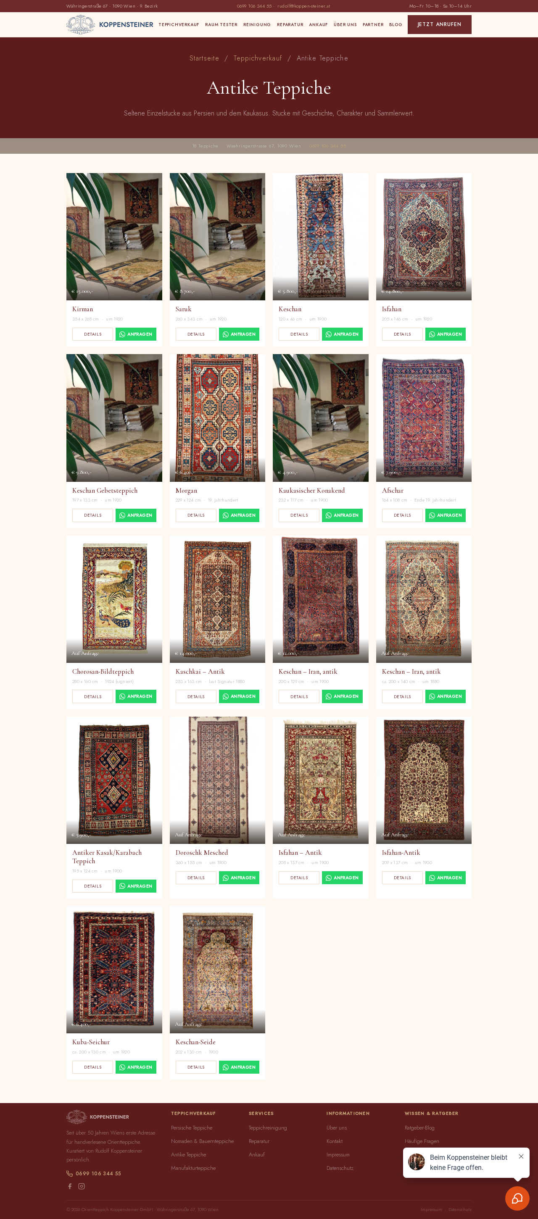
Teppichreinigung (268, 1128)
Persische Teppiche (191, 1128)
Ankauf (318, 24)
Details (92, 334)
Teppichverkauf (178, 24)
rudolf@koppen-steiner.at (303, 6)
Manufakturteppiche (193, 1168)
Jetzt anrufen (440, 24)
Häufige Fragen (422, 1141)
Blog (395, 24)
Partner (373, 24)
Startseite (204, 58)
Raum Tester (221, 24)
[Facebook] (69, 1187)
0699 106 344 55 (254, 6)
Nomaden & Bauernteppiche (202, 1141)
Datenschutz (340, 1168)
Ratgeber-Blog (420, 1128)
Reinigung (257, 24)
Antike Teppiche (188, 1155)
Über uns (345, 24)
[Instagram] (81, 1187)
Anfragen (139, 334)
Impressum (338, 1155)
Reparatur (290, 24)
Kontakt (335, 1141)
